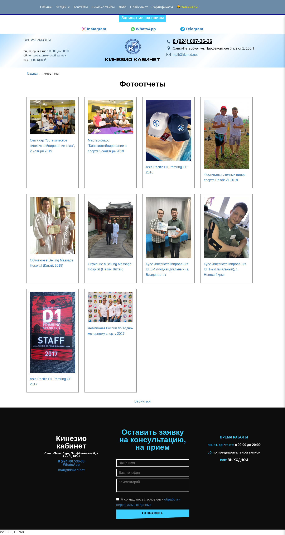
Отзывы (46, 7)
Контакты (80, 7)
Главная (32, 73)
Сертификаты (162, 7)
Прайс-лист (139, 7)
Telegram (194, 29)
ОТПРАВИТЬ (152, 513)
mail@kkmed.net (185, 54)
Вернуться (142, 401)
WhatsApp (146, 29)
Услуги (61, 7)
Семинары (189, 7)
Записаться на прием (142, 17)
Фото (122, 7)
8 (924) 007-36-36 (192, 41)
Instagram (96, 29)
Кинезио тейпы (103, 7)
